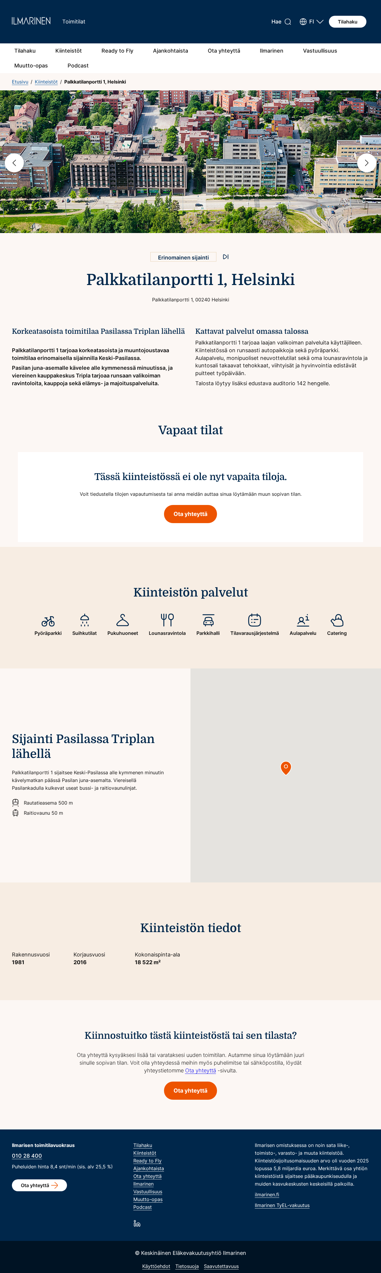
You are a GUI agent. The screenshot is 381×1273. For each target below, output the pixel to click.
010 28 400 (27, 1156)
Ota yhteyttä (224, 51)
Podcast (78, 65)
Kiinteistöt (68, 51)
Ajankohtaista (170, 51)
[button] (311, 22)
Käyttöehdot (156, 1266)
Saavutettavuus (221, 1266)
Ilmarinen (271, 51)
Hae (276, 21)
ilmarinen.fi (267, 1195)
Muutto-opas (31, 65)
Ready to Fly (117, 51)
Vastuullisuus (320, 51)
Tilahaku (347, 22)
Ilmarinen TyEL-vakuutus (282, 1205)
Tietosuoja (187, 1266)
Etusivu (20, 82)
